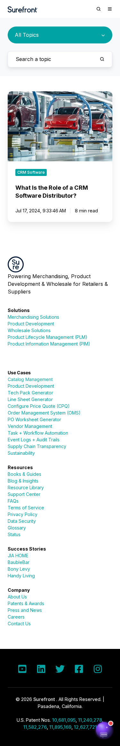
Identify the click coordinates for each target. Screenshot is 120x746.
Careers (16, 617)
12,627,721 (85, 727)
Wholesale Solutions (29, 330)
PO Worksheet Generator (34, 419)
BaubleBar (18, 562)
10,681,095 (64, 720)
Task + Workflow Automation (38, 433)
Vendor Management (30, 426)
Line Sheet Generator (30, 399)
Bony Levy (19, 569)
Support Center (24, 494)
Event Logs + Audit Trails (34, 439)
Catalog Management (30, 379)
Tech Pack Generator (30, 392)
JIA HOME (18, 555)
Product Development (31, 323)
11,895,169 (60, 727)
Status (14, 534)
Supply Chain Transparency (37, 446)
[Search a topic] (102, 59)
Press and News (25, 610)
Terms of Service (26, 507)
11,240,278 (90, 720)
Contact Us (19, 623)
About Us (17, 596)
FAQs (13, 501)
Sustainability (21, 453)
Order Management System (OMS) (44, 412)
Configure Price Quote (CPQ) (39, 406)
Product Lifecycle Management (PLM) (47, 337)
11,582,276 (35, 727)
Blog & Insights (23, 480)
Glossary (17, 527)
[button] (98, 8)
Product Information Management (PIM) (49, 343)
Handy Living (21, 575)
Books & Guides (24, 474)
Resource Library (26, 487)
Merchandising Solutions (33, 317)
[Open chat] (104, 730)
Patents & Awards (26, 603)
